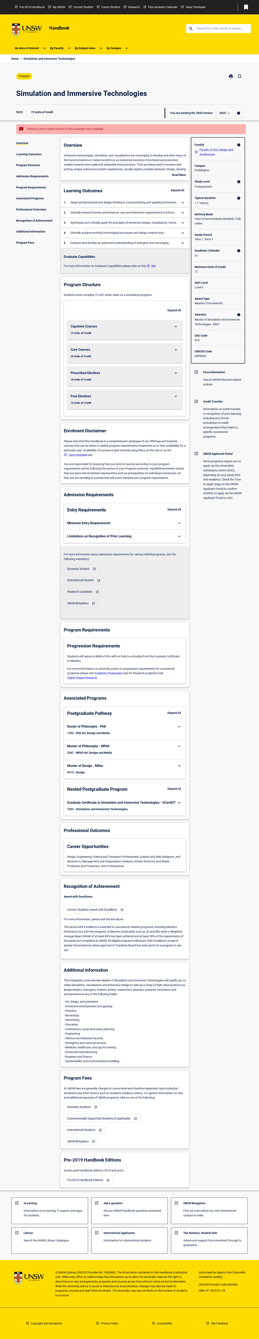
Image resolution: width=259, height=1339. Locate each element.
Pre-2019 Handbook (32, 7)
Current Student (83, 7)
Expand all (177, 190)
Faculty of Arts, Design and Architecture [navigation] (216, 152)
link (153, 266)
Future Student (110, 7)
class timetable (78, 455)
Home (15, 58)
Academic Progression (108, 673)
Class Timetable (195, 7)
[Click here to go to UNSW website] (27, 30)
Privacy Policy (109, 1323)
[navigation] (81, 569)
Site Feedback (219, 1323)
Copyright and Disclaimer (46, 1323)
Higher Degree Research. (82, 677)
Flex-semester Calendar (162, 7)
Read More (179, 175)
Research (134, 7)
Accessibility (164, 1323)
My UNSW (59, 7)
